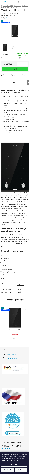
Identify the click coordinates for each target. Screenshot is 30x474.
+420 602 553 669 (12, 358)
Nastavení (14, 464)
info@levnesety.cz (11, 354)
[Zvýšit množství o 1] (27, 64)
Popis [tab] (15, 82)
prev (1, 315)
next (28, 315)
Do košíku (15, 69)
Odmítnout (7, 470)
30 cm (19, 290)
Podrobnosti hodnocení (8, 16)
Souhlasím (21, 470)
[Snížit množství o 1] (18, 64)
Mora (7, 18)
